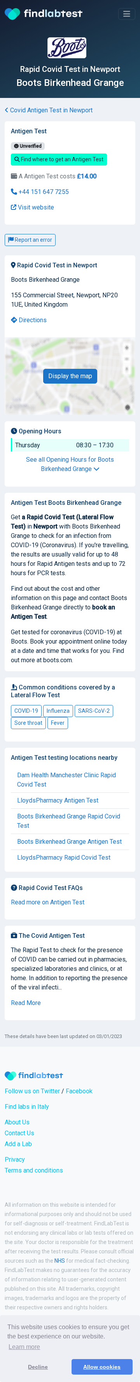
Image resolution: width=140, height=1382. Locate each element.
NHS (59, 1261)
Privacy (15, 1159)
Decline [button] (38, 1367)
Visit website (35, 207)
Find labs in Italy (27, 1106)
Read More (26, 1003)
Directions (32, 320)
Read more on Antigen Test (47, 902)
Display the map (70, 376)
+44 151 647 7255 (43, 191)
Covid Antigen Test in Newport (51, 110)
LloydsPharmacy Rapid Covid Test (63, 857)
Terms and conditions (34, 1170)
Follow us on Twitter (32, 1091)
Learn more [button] (24, 1347)
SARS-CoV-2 (94, 711)
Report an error (33, 240)
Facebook (79, 1091)
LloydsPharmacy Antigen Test (57, 800)
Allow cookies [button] (102, 1367)
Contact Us (19, 1133)
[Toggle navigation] (126, 14)
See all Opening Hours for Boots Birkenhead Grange (70, 464)
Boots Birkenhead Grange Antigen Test (69, 841)
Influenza (58, 711)
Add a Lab (18, 1144)
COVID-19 (26, 711)
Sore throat (28, 723)
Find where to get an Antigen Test (61, 159)
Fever (58, 723)
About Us (17, 1122)
